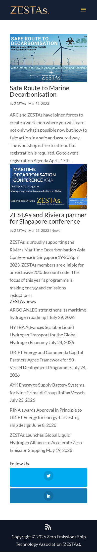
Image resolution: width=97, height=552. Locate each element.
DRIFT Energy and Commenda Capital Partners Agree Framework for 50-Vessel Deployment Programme (46, 360)
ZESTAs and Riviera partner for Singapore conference (48, 218)
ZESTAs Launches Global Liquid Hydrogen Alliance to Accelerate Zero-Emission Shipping (46, 442)
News (55, 230)
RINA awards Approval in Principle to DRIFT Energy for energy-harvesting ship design (46, 417)
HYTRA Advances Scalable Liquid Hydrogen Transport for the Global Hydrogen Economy (43, 334)
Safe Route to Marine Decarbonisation (39, 91)
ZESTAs (20, 103)
